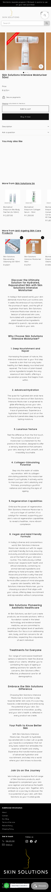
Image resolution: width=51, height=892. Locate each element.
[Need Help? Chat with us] (6, 885)
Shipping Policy (8, 829)
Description (7, 126)
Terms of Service (8, 822)
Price (4, 86)
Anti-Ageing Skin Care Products (21, 231)
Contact (5, 816)
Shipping (5, 103)
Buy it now (26, 117)
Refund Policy (7, 825)
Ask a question (8, 132)
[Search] (47, 23)
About (4, 812)
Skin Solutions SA (25, 183)
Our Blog (5, 819)
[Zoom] (41, 66)
